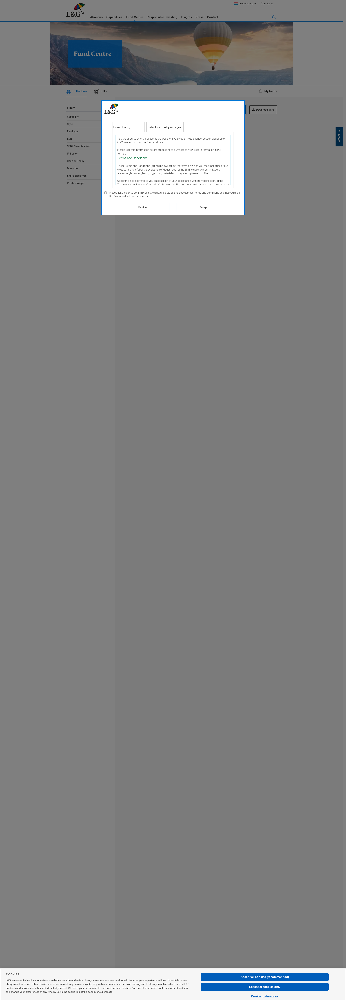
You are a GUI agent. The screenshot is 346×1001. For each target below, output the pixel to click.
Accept (203, 207)
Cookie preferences (264, 996)
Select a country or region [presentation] (165, 127)
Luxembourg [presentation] (121, 127)
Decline (142, 207)
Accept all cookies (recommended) (265, 976)
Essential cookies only (265, 986)
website (121, 169)
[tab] (128, 127)
